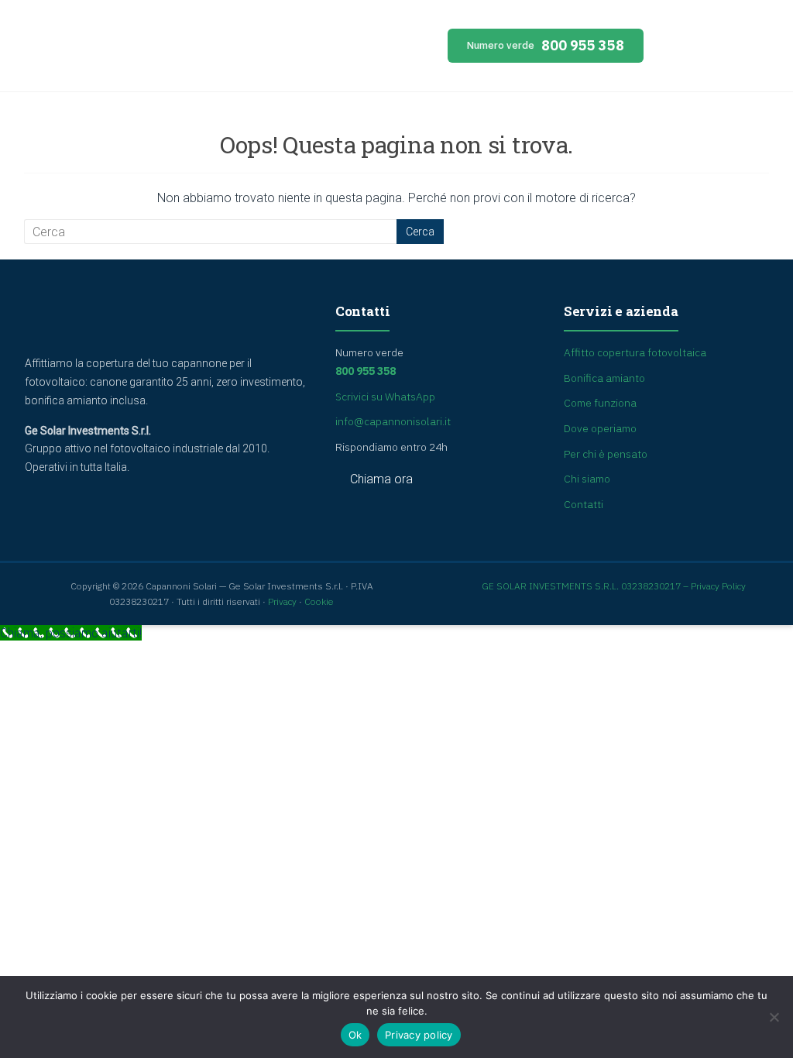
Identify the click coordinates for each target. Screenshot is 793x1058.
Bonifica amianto (604, 378)
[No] (773, 1017)
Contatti (583, 504)
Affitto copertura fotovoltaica (635, 352)
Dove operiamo (600, 428)
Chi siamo (587, 479)
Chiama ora (381, 479)
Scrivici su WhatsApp (385, 397)
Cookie (319, 601)
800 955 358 (545, 45)
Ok (355, 1035)
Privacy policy (419, 1035)
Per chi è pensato (605, 454)
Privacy (282, 601)
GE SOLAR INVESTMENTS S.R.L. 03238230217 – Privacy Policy (614, 586)
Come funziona (600, 403)
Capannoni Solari (163, 49)
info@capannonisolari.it (393, 421)
